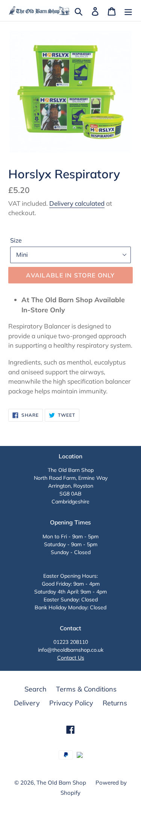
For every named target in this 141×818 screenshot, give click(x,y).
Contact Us (70, 657)
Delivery (27, 703)
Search (35, 689)
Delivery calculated (77, 203)
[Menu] (128, 11)
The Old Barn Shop (61, 782)
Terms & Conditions (86, 689)
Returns (115, 703)
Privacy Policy (71, 703)
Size (16, 240)
